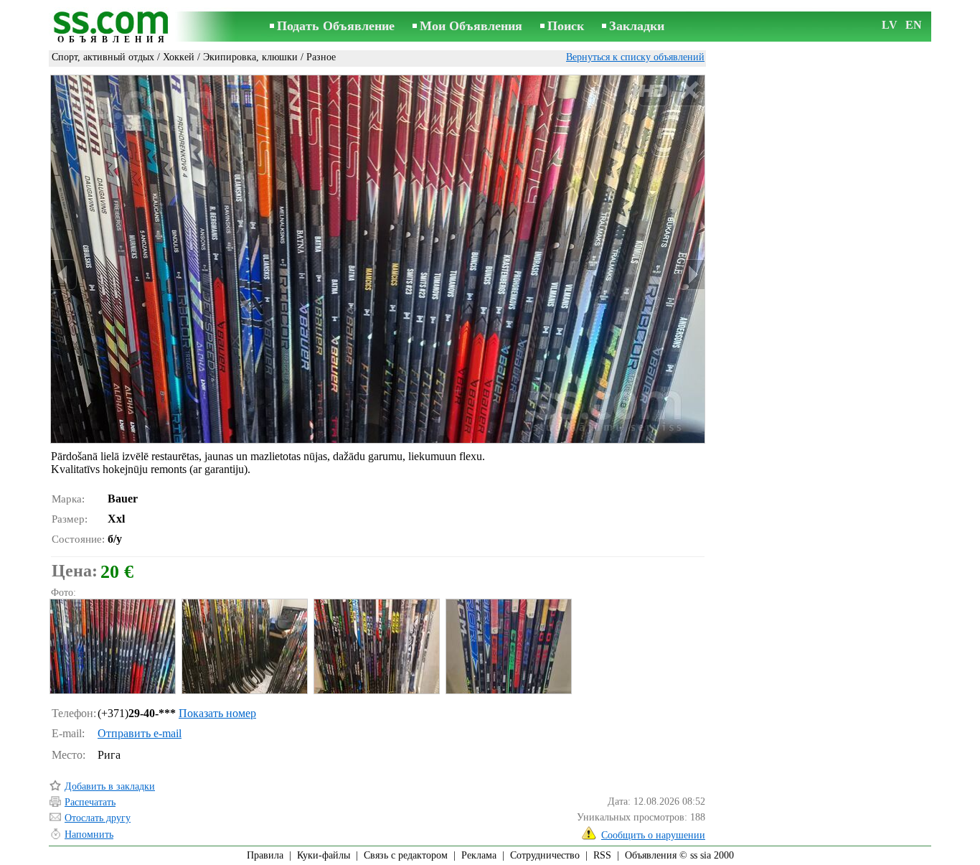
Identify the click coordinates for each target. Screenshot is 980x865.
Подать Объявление (336, 26)
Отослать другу (98, 818)
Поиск (565, 26)
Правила (265, 855)
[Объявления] (113, 28)
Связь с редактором (406, 855)
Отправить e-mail (140, 733)
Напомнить (89, 834)
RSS (602, 855)
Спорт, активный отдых (103, 57)
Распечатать (90, 802)
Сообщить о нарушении (653, 835)
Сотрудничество (545, 855)
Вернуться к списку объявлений (635, 57)
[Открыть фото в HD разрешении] (378, 259)
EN (913, 25)
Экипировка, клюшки (250, 57)
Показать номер (217, 713)
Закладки (636, 26)
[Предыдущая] (64, 274)
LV (889, 25)
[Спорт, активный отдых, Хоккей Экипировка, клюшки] (112, 646)
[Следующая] (692, 274)
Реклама (478, 855)
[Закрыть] (689, 90)
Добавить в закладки (110, 786)
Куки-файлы (323, 855)
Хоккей (178, 57)
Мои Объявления (471, 26)
